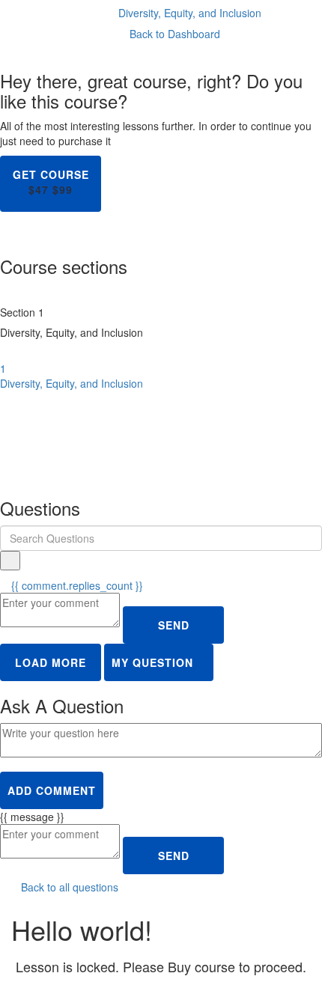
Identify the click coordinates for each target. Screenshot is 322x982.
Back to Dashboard (173, 33)
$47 (38, 189)
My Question (154, 662)
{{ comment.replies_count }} (75, 585)
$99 (62, 189)
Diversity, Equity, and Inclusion (189, 12)
